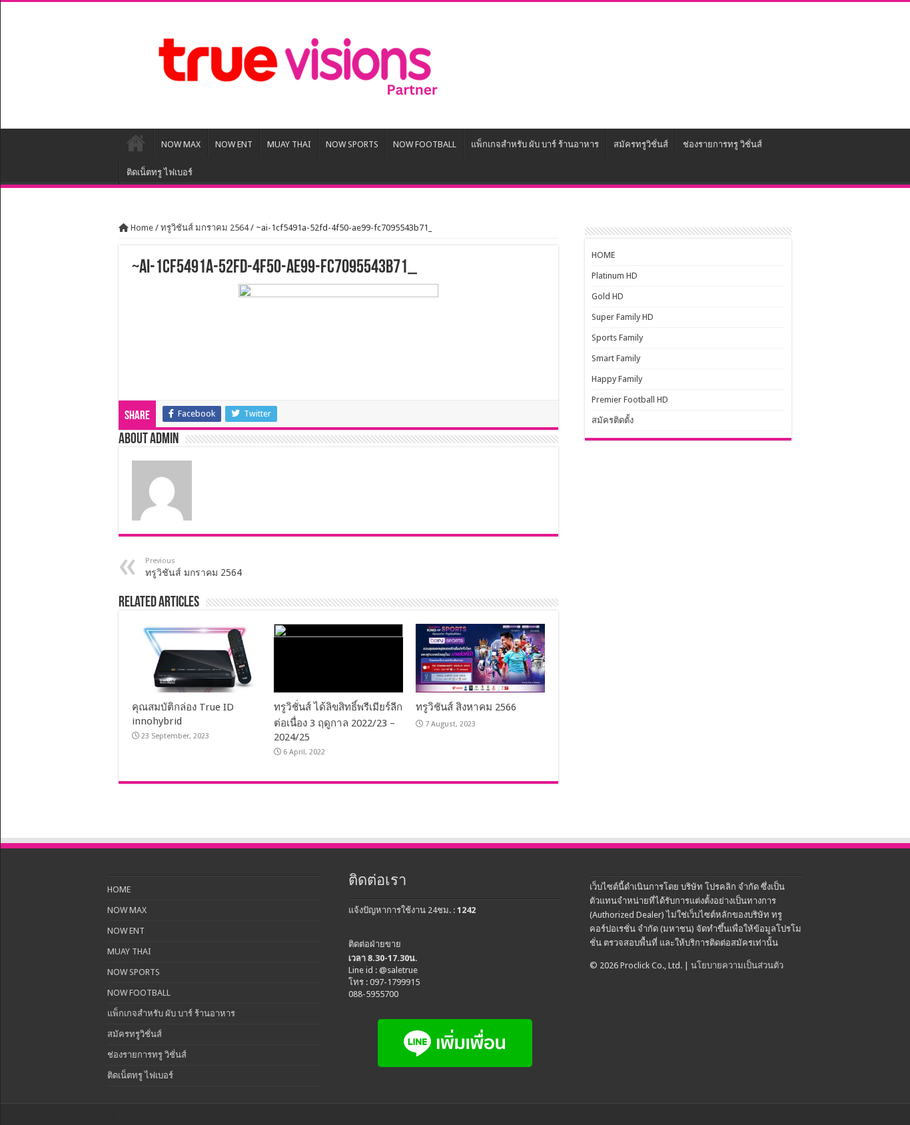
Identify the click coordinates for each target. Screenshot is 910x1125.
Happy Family (617, 379)
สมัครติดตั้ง (613, 420)
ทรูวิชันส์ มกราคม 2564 (204, 228)
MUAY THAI (289, 144)
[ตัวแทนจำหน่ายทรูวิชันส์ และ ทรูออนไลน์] (295, 65)
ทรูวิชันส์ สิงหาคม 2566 (466, 707)
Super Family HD (623, 317)
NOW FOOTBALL (424, 144)
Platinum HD (615, 276)
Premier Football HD (630, 400)
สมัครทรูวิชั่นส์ (641, 144)
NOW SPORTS (352, 144)
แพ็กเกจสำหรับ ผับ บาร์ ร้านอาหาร (535, 144)
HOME (136, 143)
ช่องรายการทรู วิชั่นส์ (722, 144)
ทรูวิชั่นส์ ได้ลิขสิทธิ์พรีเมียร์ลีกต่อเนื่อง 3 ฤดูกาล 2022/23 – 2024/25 (338, 722)
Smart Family (616, 358)
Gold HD (608, 296)
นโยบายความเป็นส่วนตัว (737, 965)
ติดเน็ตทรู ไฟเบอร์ (160, 172)
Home (141, 228)
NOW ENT (233, 144)
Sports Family (617, 338)
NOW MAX (181, 144)
